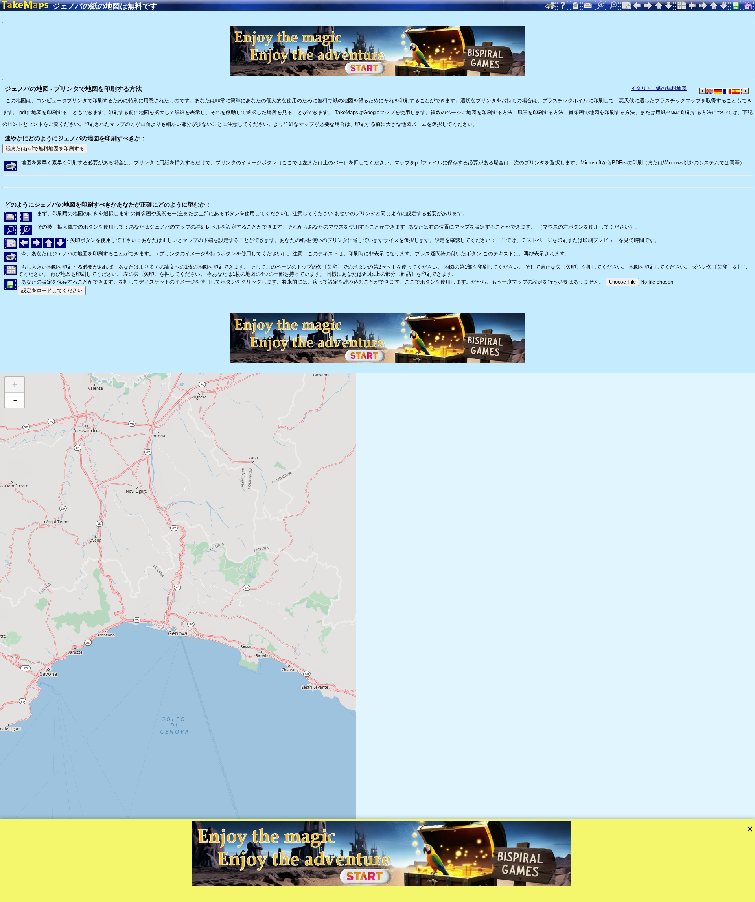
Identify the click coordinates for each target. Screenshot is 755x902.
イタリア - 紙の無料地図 (659, 88)
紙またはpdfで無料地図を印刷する (45, 148)
